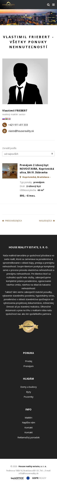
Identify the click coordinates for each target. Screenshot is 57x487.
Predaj (28, 361)
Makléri (28, 417)
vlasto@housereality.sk (21, 131)
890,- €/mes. (27, 195)
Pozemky (28, 396)
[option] (28, 17)
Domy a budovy (28, 386)
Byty (28, 391)
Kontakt (28, 427)
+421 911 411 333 (18, 125)
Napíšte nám (28, 422)
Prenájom (28, 366)
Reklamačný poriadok (28, 437)
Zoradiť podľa (9, 148)
